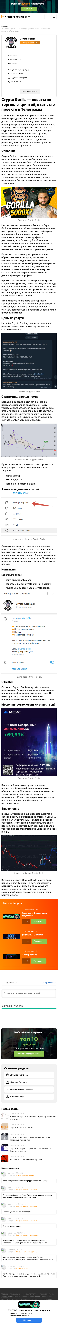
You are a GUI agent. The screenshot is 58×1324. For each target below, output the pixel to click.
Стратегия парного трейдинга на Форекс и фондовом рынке (30, 1149)
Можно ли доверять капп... (26, 1175)
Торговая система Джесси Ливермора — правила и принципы (30, 1138)
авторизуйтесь (48, 982)
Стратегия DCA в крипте (21, 1127)
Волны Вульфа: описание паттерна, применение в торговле (33, 1117)
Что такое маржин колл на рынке (26, 1159)
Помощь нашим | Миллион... (27, 1190)
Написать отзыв (30, 91)
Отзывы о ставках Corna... (26, 1252)
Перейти (27, 1320)
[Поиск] (47, 16)
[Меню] (54, 16)
